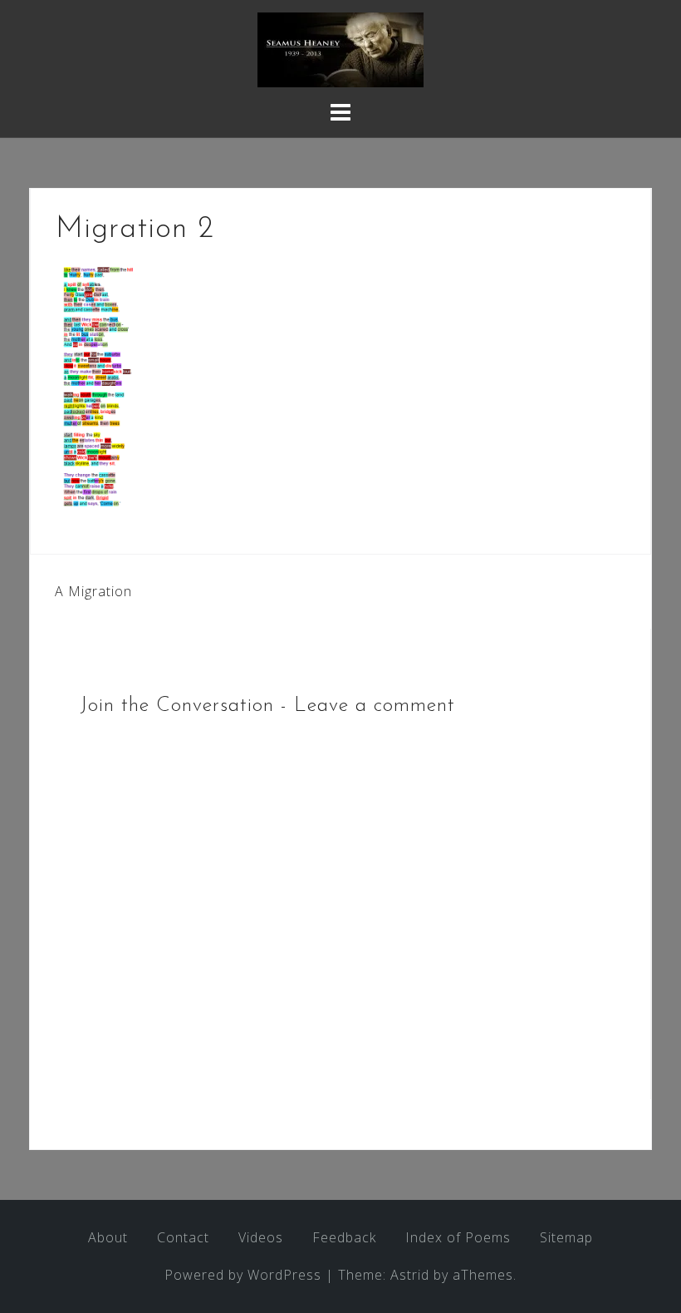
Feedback (344, 1237)
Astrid (409, 1275)
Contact (183, 1237)
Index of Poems (458, 1237)
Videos (260, 1237)
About (108, 1237)
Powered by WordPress (242, 1275)
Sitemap (566, 1237)
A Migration (93, 591)
